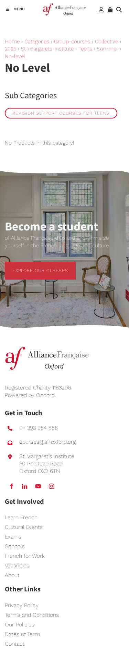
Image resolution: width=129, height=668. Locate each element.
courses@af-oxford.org (47, 442)
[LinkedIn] (24, 486)
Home (12, 41)
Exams (13, 536)
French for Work (25, 556)
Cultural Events (24, 527)
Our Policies (19, 624)
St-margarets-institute (47, 49)
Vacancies (17, 565)
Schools (15, 546)
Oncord (45, 395)
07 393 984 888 (38, 427)
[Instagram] (51, 486)
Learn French (21, 517)
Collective (106, 41)
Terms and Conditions (32, 615)
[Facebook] (11, 486)
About (12, 575)
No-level (15, 56)
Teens (85, 49)
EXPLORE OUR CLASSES (33, 265)
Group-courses (72, 41)
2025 (10, 49)
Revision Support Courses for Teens (61, 113)
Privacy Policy (22, 605)
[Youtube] (38, 486)
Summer (107, 49)
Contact (15, 644)
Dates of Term (22, 634)
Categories (36, 41)
